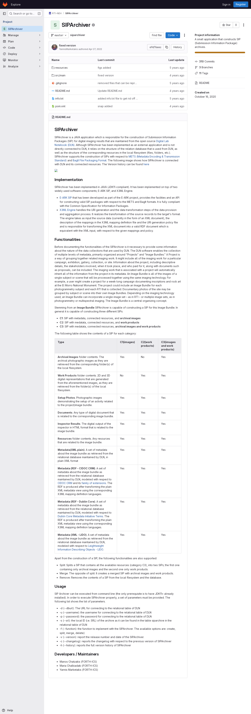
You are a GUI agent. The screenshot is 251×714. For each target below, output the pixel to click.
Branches (206, 67)
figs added (104, 67)
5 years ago (177, 67)
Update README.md (110, 90)
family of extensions (94, 483)
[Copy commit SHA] (167, 47)
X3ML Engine (68, 209)
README (204, 82)
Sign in (226, 4)
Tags (203, 73)
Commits (207, 61)
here (146, 164)
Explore (16, 4)
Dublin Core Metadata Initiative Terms (80, 516)
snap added (105, 106)
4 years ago (177, 75)
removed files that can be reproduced (118, 83)
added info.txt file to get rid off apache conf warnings (118, 98)
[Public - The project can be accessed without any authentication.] (93, 24)
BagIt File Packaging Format (89, 160)
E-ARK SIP (66, 197)
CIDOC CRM (65, 483)
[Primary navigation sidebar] (4, 14)
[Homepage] (5, 4)
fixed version (67, 45)
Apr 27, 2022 (95, 49)
